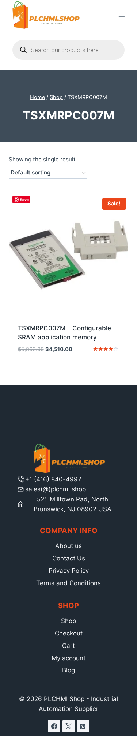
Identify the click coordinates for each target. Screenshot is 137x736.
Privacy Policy (69, 570)
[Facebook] (54, 726)
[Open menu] (121, 15)
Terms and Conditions (68, 583)
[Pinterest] (83, 726)
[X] (68, 726)
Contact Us (68, 558)
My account (68, 658)
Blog (68, 670)
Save (24, 199)
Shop (68, 621)
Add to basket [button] (68, 371)
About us (68, 546)
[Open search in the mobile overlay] (68, 49)
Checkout (69, 633)
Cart (68, 645)
